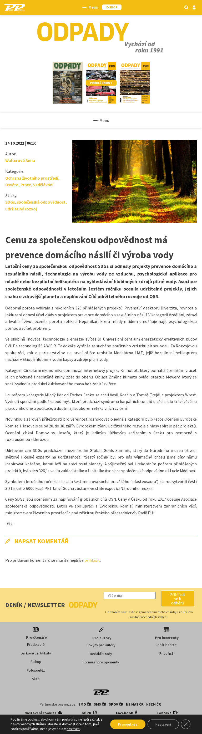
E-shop (36, 661)
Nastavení (163, 724)
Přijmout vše (128, 724)
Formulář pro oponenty (101, 662)
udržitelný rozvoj (21, 208)
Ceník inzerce (166, 644)
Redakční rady (101, 653)
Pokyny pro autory (101, 645)
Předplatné (36, 644)
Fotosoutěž (36, 670)
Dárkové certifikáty (36, 653)
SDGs (10, 202)
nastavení (73, 729)
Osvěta (11, 184)
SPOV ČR (116, 704)
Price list (166, 653)
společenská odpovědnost (41, 202)
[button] (177, 598)
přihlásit (92, 560)
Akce (36, 678)
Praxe (26, 184)
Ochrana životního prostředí (31, 178)
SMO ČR (84, 704)
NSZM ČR (153, 704)
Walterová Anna (20, 160)
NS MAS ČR (135, 704)
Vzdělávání (43, 184)
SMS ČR (100, 704)
